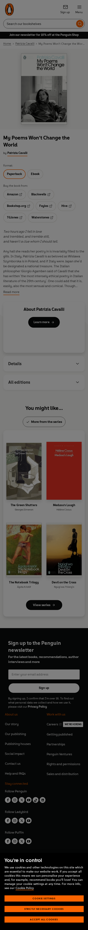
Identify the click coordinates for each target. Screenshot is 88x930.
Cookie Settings (44, 898)
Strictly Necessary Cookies (44, 908)
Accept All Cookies (44, 919)
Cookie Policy (25, 888)
